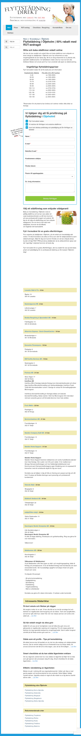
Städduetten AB (30, 550)
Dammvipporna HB (31, 304)
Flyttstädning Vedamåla (32, 693)
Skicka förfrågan (50, 198)
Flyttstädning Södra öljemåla (34, 701)
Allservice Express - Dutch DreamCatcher (39, 331)
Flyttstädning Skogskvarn (33, 698)
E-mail (28, 144)
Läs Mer (34, 616)
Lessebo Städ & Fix (32, 290)
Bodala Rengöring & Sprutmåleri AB (37, 318)
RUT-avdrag (25, 27)
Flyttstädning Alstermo (32, 726)
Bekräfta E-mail (31, 151)
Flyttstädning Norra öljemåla (34, 690)
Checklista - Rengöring (41, 27)
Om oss (68, 27)
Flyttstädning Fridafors (32, 723)
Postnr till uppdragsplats (34, 173)
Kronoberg (34, 39)
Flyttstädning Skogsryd (32, 695)
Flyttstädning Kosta (31, 721)
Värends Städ (29, 485)
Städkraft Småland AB (32, 498)
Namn (27, 136)
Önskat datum (30, 166)
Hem (9, 27)
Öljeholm (45, 39)
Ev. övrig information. (33, 181)
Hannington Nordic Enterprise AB (37, 526)
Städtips (10, 33)
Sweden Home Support (33, 446)
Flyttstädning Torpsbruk (33, 715)
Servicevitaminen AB (32, 419)
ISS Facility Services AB (33, 359)
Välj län (12, 41)
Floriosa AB (29, 373)
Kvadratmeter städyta (33, 158)
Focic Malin (29, 405)
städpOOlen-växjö (31, 512)
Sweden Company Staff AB (34, 433)
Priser (16, 27)
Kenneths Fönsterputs (33, 345)
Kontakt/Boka (58, 27)
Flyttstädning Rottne (31, 718)
